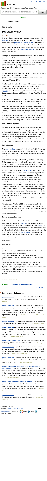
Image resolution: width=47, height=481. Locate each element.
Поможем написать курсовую (22, 284)
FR (44, 1)
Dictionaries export (5, 411)
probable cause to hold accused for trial (17, 381)
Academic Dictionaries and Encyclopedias (19, 8)
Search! (42, 12)
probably (5, 91)
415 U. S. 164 (27, 170)
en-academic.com (8, 3)
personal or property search (24, 42)
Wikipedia (23, 18)
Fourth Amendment (27, 49)
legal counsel (25, 232)
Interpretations (13, 21)
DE (36, 1)
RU (32, 1)
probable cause (8, 297)
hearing (23, 223)
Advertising (20, 408)
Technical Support (12, 408)
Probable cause (8, 305)
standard (5, 40)
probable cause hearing (11, 340)
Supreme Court (10, 149)
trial (40, 225)
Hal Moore (39, 287)
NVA (6, 287)
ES (40, 1)
